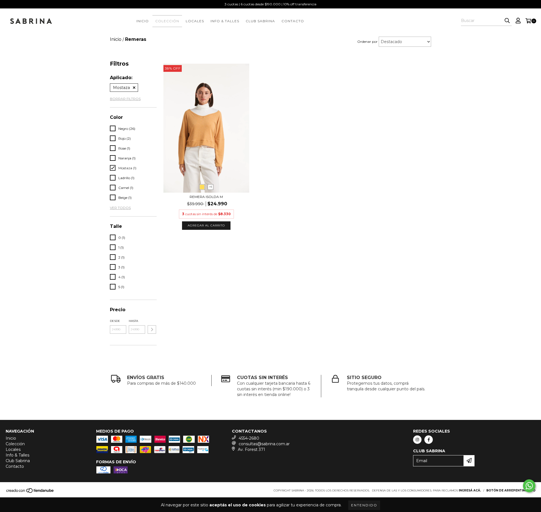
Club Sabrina (260, 21)
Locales (195, 21)
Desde (115, 321)
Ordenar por (367, 41)
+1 (210, 187)
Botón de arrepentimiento (510, 490)
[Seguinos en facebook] (428, 439)
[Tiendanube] (30, 492)
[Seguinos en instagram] (417, 439)
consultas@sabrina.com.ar (264, 443)
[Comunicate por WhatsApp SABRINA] (529, 485)
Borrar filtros (125, 99)
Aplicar (152, 329)
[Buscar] (507, 21)
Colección (167, 21)
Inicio (142, 21)
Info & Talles (224, 21)
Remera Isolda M (206, 197)
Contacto (292, 21)
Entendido (364, 505)
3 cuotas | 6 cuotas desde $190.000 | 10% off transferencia (270, 4)
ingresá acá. (470, 490)
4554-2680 (249, 438)
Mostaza (121, 87)
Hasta (133, 321)
